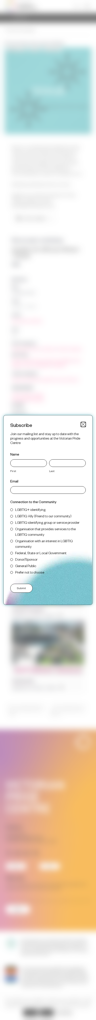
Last (51, 471)
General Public (25, 566)
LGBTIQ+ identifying (30, 509)
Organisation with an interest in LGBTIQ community (44, 543)
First (13, 471)
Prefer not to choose (29, 572)
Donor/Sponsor (26, 559)
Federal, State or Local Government (41, 553)
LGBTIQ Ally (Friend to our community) (43, 516)
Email (14, 481)
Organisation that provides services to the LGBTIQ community (45, 531)
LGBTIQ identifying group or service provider (47, 522)
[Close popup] (83, 424)
